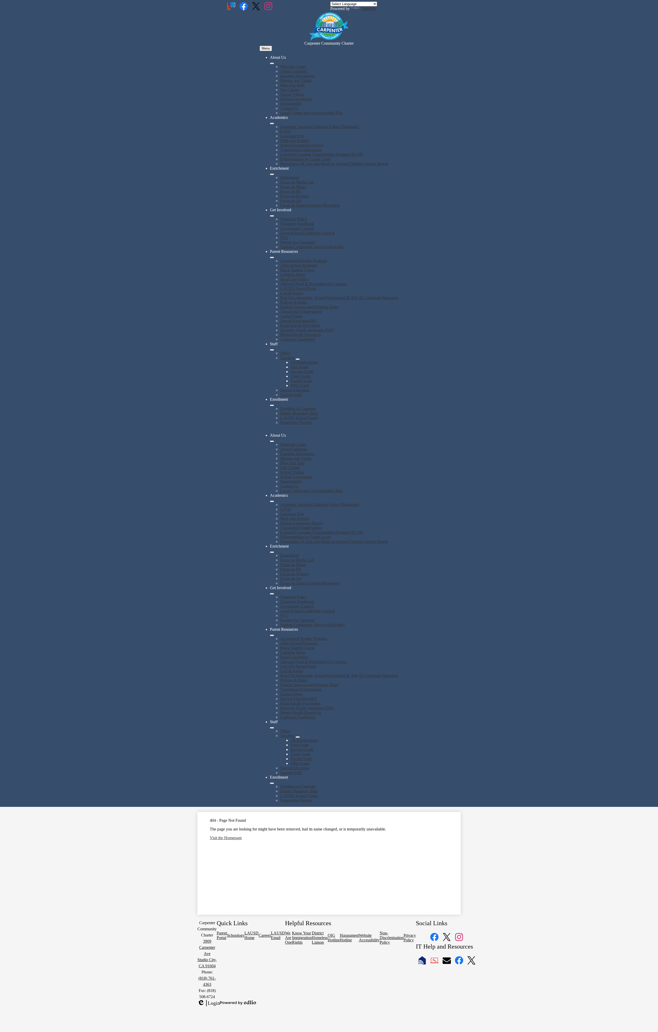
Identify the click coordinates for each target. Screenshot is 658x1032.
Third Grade (300, 376)
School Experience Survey (301, 145)
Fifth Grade (299, 385)
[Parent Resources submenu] (272, 257)
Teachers (287, 358)
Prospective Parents (296, 422)
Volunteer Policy (293, 219)
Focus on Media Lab (297, 182)
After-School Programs (299, 265)
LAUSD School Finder (299, 418)
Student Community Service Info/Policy (312, 247)
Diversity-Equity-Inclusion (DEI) (307, 330)
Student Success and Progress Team (309, 307)
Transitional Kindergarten (301, 150)
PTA (284, 237)
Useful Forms (291, 316)
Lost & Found (291, 293)
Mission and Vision (296, 80)
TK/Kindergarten (304, 362)
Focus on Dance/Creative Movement (310, 205)
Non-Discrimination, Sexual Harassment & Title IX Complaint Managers (339, 297)
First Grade (299, 367)
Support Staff (291, 395)
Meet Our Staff (292, 85)
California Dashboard (297, 339)
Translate (368, 8)
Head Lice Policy (294, 279)
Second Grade (302, 371)
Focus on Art (290, 200)
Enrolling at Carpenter (298, 408)
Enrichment (289, 177)
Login (208, 1003)
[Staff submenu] (272, 350)
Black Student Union (297, 270)
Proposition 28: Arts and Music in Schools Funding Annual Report (334, 163)
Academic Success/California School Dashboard (319, 127)
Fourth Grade (301, 381)
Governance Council (297, 228)
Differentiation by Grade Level (305, 159)
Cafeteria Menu (292, 274)
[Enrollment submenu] (272, 405)
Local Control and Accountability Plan (311, 113)
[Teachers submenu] (298, 359)
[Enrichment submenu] (272, 174)
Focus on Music (293, 187)
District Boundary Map (299, 413)
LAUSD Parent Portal (298, 288)
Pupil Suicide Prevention (300, 325)
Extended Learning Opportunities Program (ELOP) (321, 154)
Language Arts (292, 136)
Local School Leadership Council (307, 233)
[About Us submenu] (272, 63)
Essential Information (297, 76)
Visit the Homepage (226, 838)
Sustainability (291, 103)
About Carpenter (293, 71)
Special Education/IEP (298, 321)
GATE (285, 131)
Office (285, 353)
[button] (272, 441)
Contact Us (289, 108)
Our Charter (290, 90)
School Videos (292, 94)
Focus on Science (294, 196)
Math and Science (294, 140)
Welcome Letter (293, 66)
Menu (266, 48)
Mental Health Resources (300, 334)
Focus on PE (290, 191)
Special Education (294, 390)
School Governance (296, 99)
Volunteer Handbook (297, 224)
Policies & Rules (293, 302)
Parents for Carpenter (297, 242)
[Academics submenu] (272, 123)
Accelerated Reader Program (303, 261)
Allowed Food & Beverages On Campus (313, 284)
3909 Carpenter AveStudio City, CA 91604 (207, 953)
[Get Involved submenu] (272, 216)
